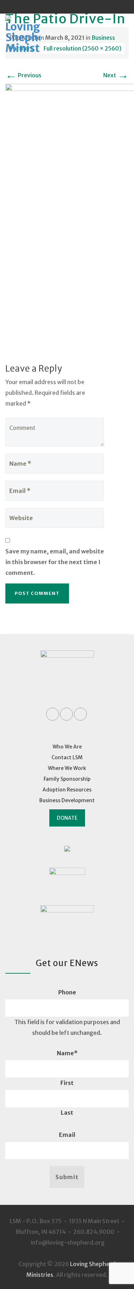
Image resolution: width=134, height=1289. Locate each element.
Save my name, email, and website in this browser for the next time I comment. (54, 562)
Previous (23, 75)
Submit (67, 1177)
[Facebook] (53, 6)
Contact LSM (67, 757)
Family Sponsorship (67, 779)
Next (116, 75)
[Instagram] (80, 6)
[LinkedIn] (67, 6)
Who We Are (67, 746)
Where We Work (67, 768)
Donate (67, 818)
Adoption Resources (67, 789)
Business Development (67, 800)
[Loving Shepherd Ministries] (32, 35)
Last (67, 1112)
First (67, 1082)
